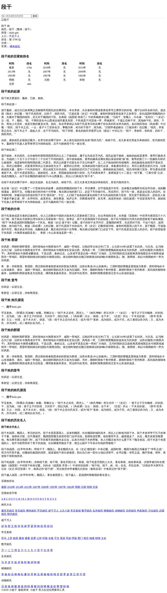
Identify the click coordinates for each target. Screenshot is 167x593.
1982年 (70, 487)
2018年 (11, 487)
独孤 (92, 538)
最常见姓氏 (7, 510)
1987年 (62, 487)
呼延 (74, 538)
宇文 (56, 538)
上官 (9, 538)
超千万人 (53, 510)
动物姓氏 (120, 510)
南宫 (86, 538)
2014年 (19, 487)
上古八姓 (64, 510)
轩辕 (45, 538)
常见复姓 (75, 510)
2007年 (36, 487)
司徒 (68, 538)
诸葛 (27, 538)
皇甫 (33, 538)
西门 (80, 538)
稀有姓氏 (15, 46)
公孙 (39, 538)
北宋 (95, 487)
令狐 (50, 538)
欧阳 (15, 538)
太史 (103, 538)
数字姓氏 (87, 510)
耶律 (97, 538)
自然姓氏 (131, 510)
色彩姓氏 (142, 510)
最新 (4, 487)
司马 (4, 538)
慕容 (62, 538)
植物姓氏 (109, 510)
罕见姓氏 (42, 510)
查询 (35, 16)
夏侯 (21, 538)
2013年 (28, 487)
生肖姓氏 (98, 510)
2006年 (45, 487)
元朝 (83, 487)
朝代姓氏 (12, 514)
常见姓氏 (20, 510)
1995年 (53, 487)
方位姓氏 (153, 510)
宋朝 (89, 487)
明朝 (77, 487)
